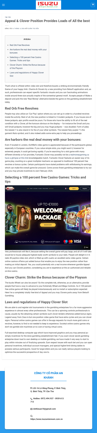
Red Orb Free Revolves (20, 45)
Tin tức (8, 17)
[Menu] (3, 5)
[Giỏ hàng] (93, 5)
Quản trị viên (33, 28)
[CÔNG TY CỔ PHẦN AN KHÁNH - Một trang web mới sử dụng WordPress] (48, 4)
